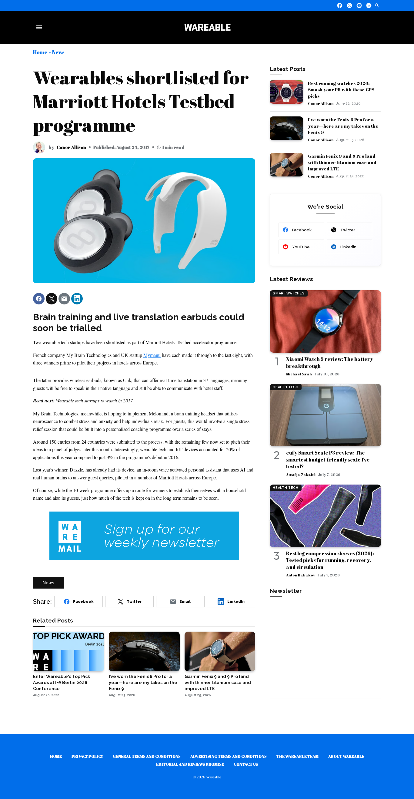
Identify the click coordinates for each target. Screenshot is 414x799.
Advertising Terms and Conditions (228, 756)
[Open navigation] (40, 27)
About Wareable (346, 756)
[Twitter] (349, 5)
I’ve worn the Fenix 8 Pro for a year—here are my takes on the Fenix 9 (343, 125)
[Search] (377, 5)
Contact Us (246, 764)
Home (40, 52)
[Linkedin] (369, 5)
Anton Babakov (300, 574)
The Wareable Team (297, 756)
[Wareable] (207, 27)
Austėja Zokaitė (301, 474)
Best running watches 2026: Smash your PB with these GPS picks (341, 89)
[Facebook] (340, 5)
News (58, 52)
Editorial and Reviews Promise (190, 764)
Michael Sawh (299, 373)
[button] (39, 298)
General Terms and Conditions (147, 756)
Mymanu (152, 355)
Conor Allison (71, 147)
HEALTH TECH (285, 387)
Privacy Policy (87, 756)
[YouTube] (359, 5)
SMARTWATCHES (289, 293)
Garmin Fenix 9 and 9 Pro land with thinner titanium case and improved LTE (342, 162)
